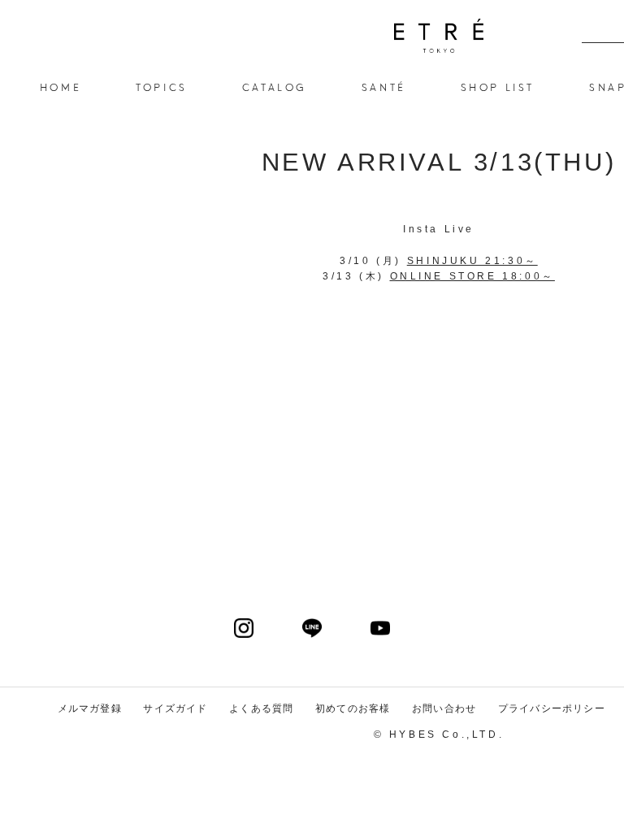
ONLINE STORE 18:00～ (472, 276)
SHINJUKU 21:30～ (472, 260)
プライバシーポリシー (551, 708)
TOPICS (162, 86)
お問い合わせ (444, 708)
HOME (60, 86)
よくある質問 (261, 708)
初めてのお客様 (352, 708)
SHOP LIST (498, 86)
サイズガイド (175, 708)
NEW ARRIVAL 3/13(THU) (438, 36)
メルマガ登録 (90, 708)
